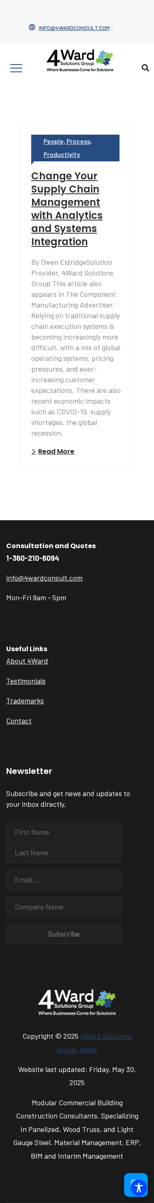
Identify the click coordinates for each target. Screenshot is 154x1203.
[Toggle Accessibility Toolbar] (139, 1188)
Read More (56, 451)
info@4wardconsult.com (74, 27)
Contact (19, 720)
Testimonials (26, 680)
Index (88, 1049)
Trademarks (25, 700)
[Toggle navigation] (16, 68)
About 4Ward (27, 660)
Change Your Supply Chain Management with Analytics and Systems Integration (67, 208)
